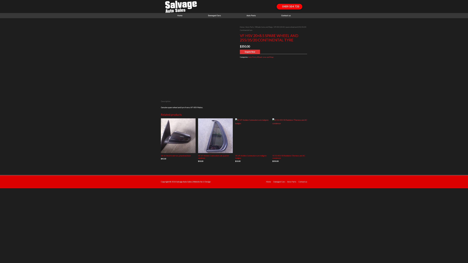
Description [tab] (166, 101)
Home (179, 15)
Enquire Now (250, 52)
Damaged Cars (214, 15)
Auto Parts (251, 15)
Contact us (286, 15)
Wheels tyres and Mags (264, 27)
